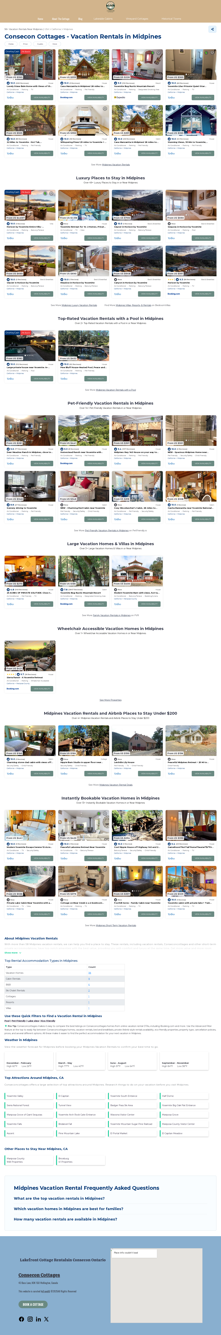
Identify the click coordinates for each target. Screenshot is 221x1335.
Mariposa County (130, 599)
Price (25, 44)
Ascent (10, 1133)
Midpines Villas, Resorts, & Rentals (133, 305)
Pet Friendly (19, 1020)
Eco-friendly (48, 1020)
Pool (7, 1020)
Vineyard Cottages (137, 18)
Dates (11, 44)
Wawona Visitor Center (122, 1114)
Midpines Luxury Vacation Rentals (79, 305)
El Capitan (63, 1096)
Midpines (20, 92)
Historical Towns (171, 18)
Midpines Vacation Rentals (116, 164)
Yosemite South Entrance (123, 1096)
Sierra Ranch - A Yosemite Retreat (25, 677)
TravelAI (46, 1291)
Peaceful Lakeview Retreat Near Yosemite (82, 847)
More (55, 44)
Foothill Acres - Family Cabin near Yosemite (137, 903)
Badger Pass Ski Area (121, 1105)
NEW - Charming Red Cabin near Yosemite (82, 508)
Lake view (33, 1020)
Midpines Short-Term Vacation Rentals (116, 925)
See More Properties (110, 700)
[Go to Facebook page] (21, 1319)
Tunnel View (64, 1105)
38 (89, 973)
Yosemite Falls (14, 1124)
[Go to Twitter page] (46, 1319)
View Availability (42, 97)
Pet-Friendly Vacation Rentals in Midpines (107, 530)
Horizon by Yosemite (179, 282)
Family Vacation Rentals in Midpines (111, 615)
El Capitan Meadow (172, 1133)
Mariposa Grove (170, 1114)
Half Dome (168, 1096)
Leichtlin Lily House (124, 762)
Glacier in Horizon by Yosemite (23, 282)
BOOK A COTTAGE (33, 1304)
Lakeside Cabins (103, 18)
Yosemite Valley (15, 1096)
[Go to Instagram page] (30, 1319)
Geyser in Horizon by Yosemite (130, 227)
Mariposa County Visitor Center (178, 1124)
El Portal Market (118, 1133)
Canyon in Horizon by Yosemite (130, 282)
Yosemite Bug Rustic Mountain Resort (134, 86)
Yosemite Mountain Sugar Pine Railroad (131, 1124)
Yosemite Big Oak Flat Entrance (179, 1105)
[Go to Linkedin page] (38, 1319)
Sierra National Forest (18, 1105)
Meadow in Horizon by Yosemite (77, 282)
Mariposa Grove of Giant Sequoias (24, 1114)
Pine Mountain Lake (69, 1133)
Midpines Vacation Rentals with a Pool (116, 390)
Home (40, 19)
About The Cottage (60, 19)
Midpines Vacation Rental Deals (115, 785)
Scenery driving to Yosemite (22, 508)
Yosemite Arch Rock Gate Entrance (77, 1114)
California (10, 92)
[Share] (212, 29)
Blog (80, 19)
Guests (40, 44)
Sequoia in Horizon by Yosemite (184, 227)
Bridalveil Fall (65, 1124)
